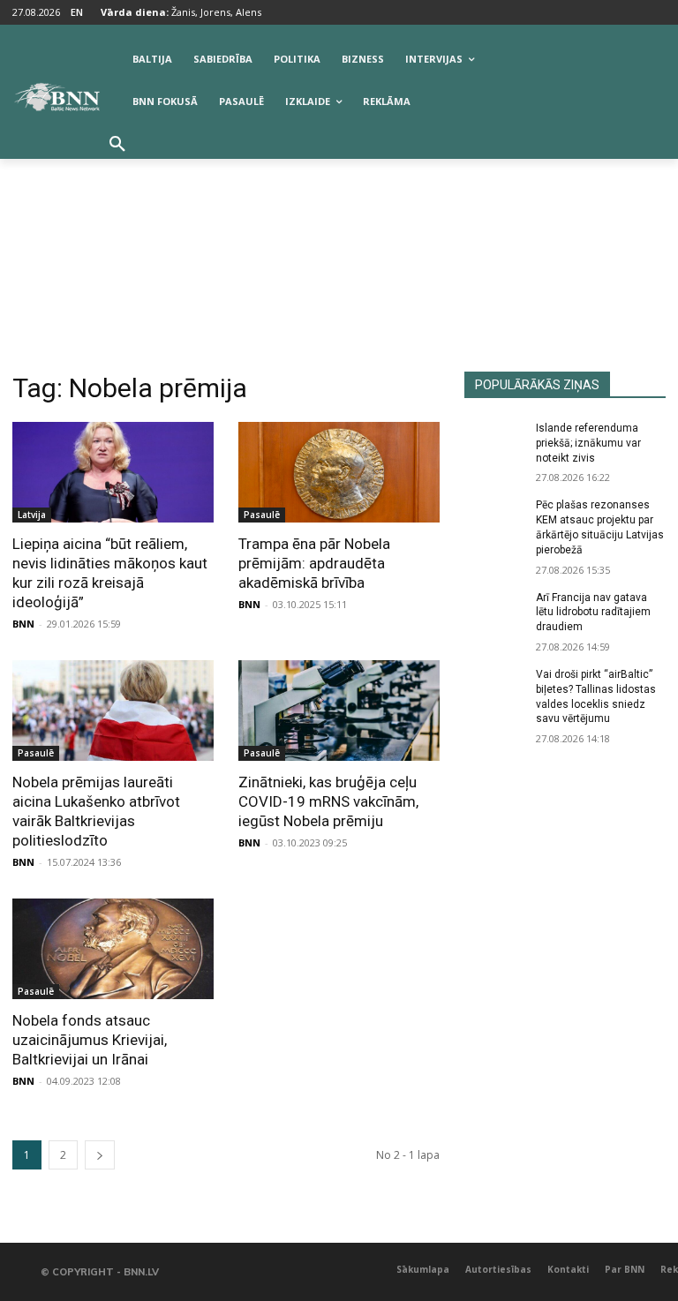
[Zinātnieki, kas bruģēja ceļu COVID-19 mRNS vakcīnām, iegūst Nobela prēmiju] (339, 710)
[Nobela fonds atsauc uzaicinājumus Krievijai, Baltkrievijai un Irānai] (113, 949)
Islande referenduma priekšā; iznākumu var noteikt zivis (588, 443)
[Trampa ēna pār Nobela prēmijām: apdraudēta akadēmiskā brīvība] (339, 472)
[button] (117, 145)
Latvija (32, 514)
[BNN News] (56, 97)
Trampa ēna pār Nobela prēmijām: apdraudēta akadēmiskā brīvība (314, 563)
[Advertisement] (339, 239)
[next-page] (100, 1154)
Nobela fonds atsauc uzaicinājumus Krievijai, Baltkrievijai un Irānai (89, 1039)
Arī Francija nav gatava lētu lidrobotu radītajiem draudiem (593, 612)
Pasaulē (262, 514)
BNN (23, 623)
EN (77, 12)
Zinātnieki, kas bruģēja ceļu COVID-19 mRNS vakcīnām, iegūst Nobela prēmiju (328, 801)
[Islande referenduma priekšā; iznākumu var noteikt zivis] (494, 442)
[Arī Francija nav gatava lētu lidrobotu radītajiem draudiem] (494, 611)
